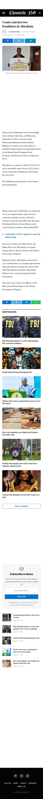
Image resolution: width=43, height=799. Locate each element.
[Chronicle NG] (23, 13)
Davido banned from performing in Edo (17, 372)
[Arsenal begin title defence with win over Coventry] (6, 618)
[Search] (39, 13)
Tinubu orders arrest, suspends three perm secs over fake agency (21, 402)
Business (33, 783)
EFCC (4, 158)
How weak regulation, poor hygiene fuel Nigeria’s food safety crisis (20, 433)
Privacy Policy (20, 605)
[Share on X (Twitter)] (19, 41)
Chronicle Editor (14, 32)
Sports (23, 783)
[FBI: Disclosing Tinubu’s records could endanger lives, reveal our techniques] (21, 327)
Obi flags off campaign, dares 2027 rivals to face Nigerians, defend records (19, 464)
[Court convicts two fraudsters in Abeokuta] (21, 58)
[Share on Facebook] (7, 41)
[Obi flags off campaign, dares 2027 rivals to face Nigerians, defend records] (21, 449)
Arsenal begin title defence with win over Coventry (26, 616)
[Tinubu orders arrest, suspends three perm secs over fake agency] (21, 387)
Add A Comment (21, 506)
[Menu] (3, 13)
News (16, 783)
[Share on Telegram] (30, 41)
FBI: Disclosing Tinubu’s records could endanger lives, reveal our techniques (20, 342)
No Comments (8, 35)
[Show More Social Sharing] (38, 41)
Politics (7, 783)
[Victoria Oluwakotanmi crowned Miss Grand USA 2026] (21, 481)
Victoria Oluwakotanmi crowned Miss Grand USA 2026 (20, 496)
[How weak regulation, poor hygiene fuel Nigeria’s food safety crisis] (21, 418)
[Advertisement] (21, 103)
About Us (22, 786)
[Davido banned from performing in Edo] (21, 358)
